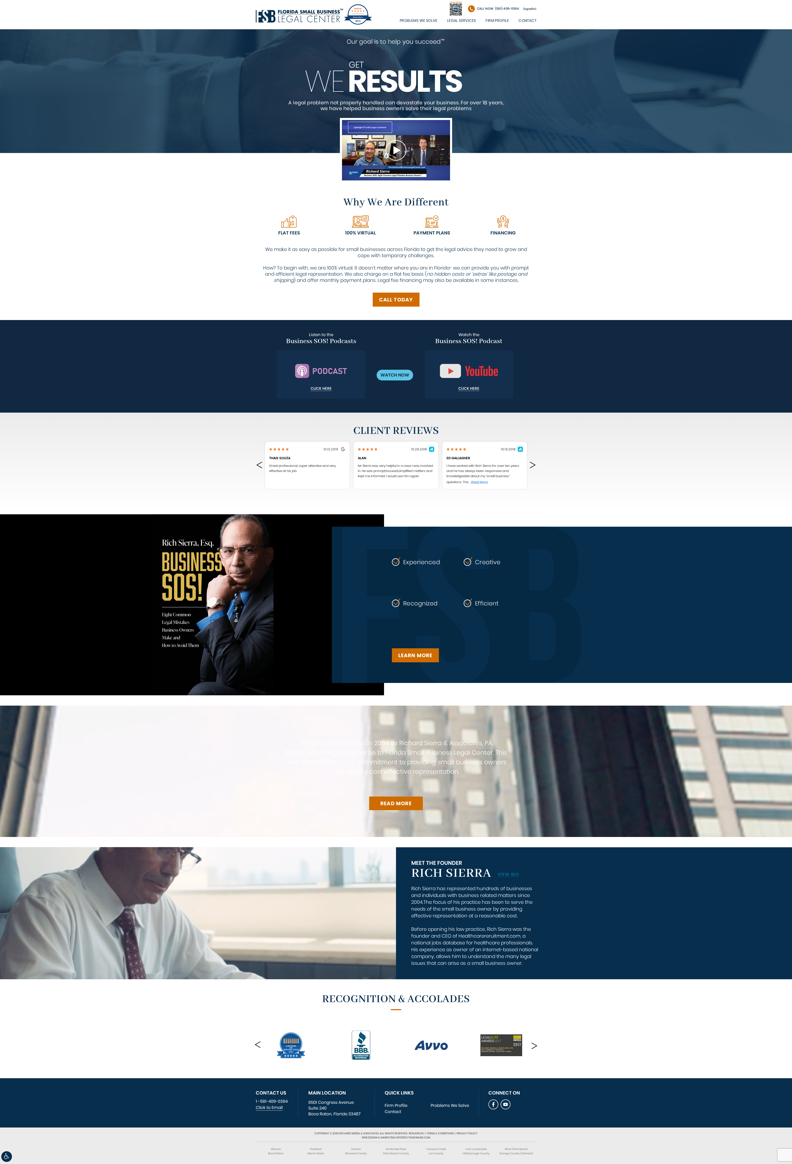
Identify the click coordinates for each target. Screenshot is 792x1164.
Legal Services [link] (461, 20)
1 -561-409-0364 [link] (272, 1101)
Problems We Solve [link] (418, 20)
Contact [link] (527, 20)
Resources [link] (416, 1133)
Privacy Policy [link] (466, 1133)
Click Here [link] (321, 388)
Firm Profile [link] (497, 20)
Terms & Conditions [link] (440, 1133)
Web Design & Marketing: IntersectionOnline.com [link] (396, 1137)
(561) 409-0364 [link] (498, 8)
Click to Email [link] (269, 1107)
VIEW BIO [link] (508, 874)
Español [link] (529, 9)
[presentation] (260, 465)
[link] (6, 1156)
